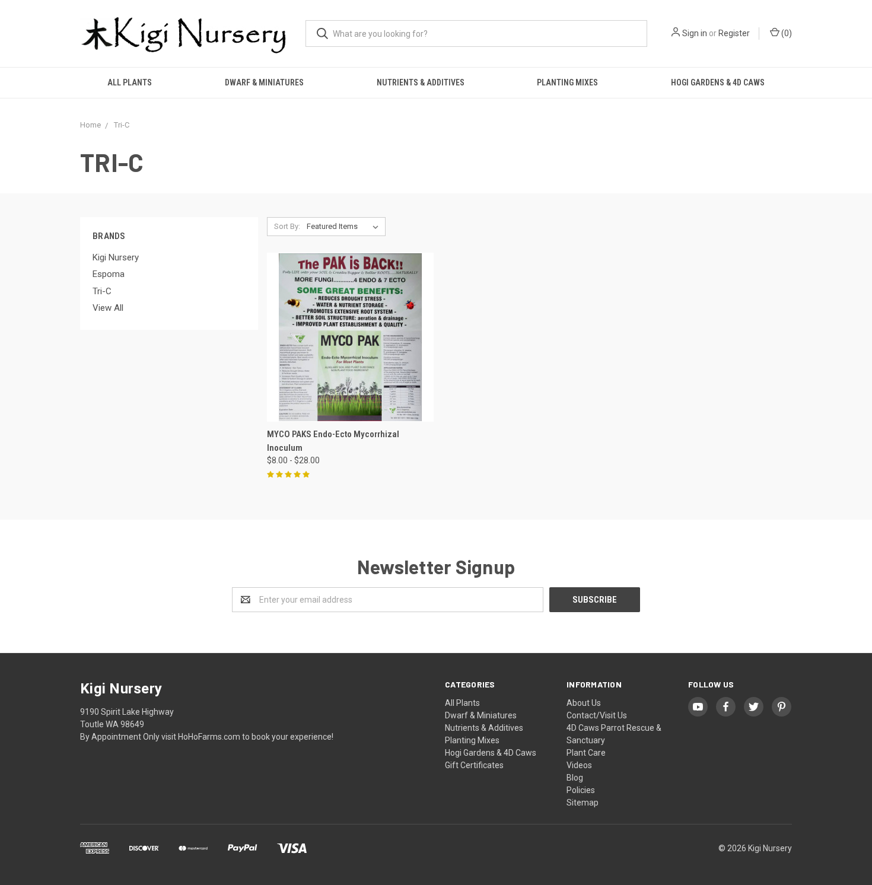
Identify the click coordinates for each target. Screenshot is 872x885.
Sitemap (583, 802)
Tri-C (102, 291)
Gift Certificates (474, 765)
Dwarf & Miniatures (264, 82)
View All (108, 308)
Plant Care (586, 752)
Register (734, 33)
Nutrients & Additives (420, 82)
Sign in (694, 33)
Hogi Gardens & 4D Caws (718, 82)
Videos (579, 765)
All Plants (129, 82)
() (785, 33)
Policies (581, 790)
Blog (575, 777)
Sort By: (287, 226)
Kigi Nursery (116, 257)
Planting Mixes (567, 82)
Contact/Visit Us (597, 715)
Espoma (109, 274)
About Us (584, 703)
